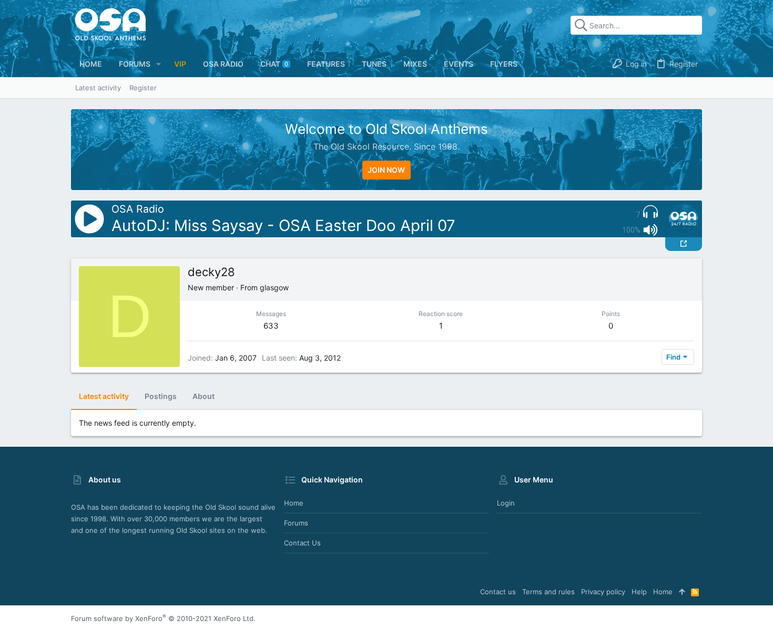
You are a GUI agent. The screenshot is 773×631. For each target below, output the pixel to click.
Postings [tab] (161, 396)
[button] (158, 64)
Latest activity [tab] (104, 396)
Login (506, 503)
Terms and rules (548, 591)
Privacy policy (603, 591)
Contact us (302, 543)
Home (293, 503)
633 (271, 326)
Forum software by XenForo (163, 618)
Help (639, 591)
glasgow (274, 287)
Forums (296, 523)
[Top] (682, 592)
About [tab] (203, 396)
